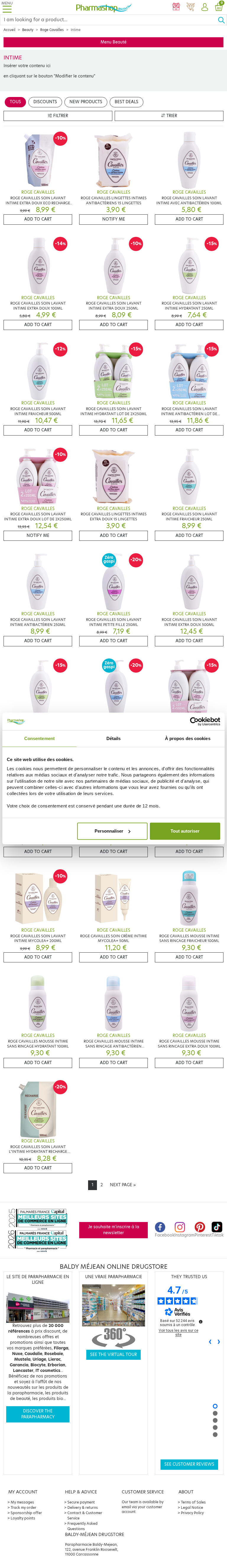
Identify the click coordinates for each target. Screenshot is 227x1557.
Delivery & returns (82, 1507)
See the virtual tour (113, 1354)
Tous (15, 102)
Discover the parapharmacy (38, 1414)
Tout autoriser (185, 830)
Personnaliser (109, 830)
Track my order (23, 1507)
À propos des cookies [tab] (187, 738)
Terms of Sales (193, 1502)
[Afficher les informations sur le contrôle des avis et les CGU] (200, 1321)
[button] (204, 7)
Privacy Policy (192, 1512)
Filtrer (60, 116)
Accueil (9, 29)
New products (85, 102)
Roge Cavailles (52, 29)
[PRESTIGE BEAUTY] (190, 7)
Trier (171, 116)
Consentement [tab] (39, 738)
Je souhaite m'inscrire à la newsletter (113, 1230)
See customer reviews (189, 1464)
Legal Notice (192, 1507)
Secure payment (81, 1502)
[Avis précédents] (210, 1342)
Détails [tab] (113, 738)
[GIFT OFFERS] (176, 7)
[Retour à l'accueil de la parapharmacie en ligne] (104, 7)
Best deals (126, 102)
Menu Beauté (113, 42)
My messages (22, 1502)
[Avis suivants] (219, 1342)
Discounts (45, 102)
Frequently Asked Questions (82, 1526)
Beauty (27, 29)
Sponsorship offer (26, 1512)
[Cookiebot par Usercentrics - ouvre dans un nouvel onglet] (194, 721)
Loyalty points (23, 1518)
